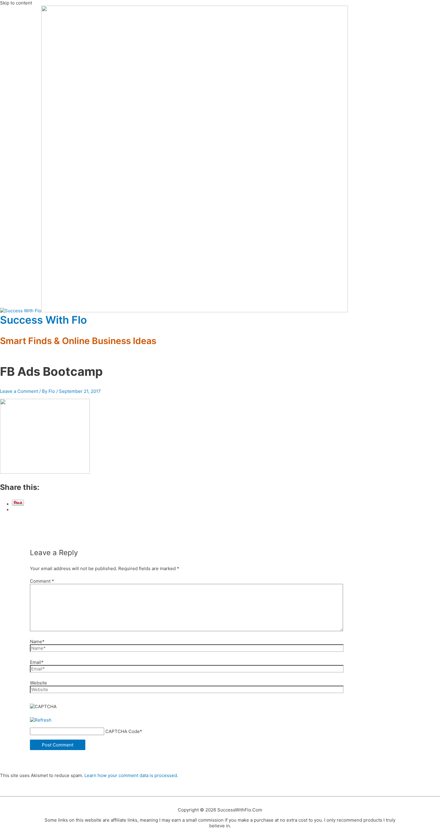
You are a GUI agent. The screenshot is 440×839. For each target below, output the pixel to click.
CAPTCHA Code (122, 731)
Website (38, 683)
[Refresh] (40, 720)
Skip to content (16, 3)
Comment (42, 581)
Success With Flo (43, 320)
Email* (37, 662)
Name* (37, 641)
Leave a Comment (19, 391)
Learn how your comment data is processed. (131, 775)
